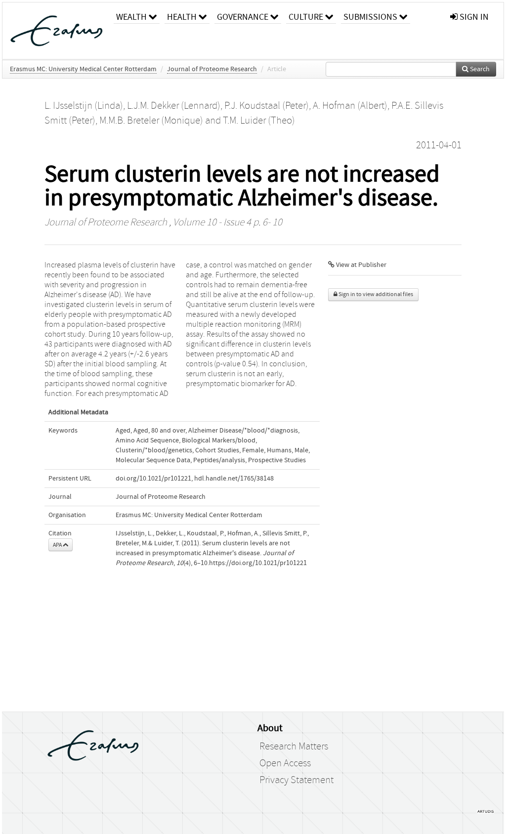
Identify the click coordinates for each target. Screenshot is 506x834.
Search (479, 69)
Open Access (285, 763)
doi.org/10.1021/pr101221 (153, 479)
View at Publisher (360, 265)
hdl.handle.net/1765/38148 (234, 479)
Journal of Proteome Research (212, 69)
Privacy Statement (296, 780)
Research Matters (293, 746)
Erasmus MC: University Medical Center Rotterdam (83, 69)
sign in (473, 17)
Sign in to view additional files (375, 294)
